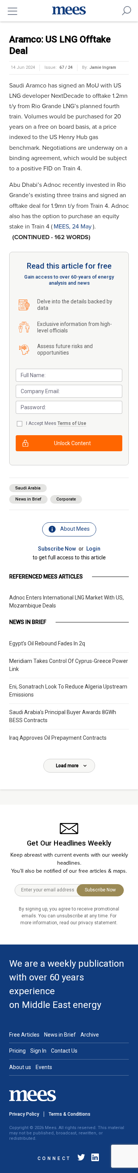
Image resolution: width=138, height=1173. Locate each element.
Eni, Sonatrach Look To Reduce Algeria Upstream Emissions (68, 691)
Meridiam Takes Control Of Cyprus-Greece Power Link (68, 665)
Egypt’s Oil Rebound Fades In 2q (47, 643)
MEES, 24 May (73, 226)
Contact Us (64, 1051)
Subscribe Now (57, 549)
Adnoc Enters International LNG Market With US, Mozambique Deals (66, 602)
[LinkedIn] (93, 1159)
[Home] (69, 10)
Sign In (38, 1051)
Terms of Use (72, 423)
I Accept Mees (56, 423)
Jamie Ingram (102, 67)
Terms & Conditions (69, 1114)
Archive (89, 1035)
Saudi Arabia (28, 488)
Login (93, 549)
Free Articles (24, 1035)
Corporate (66, 499)
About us (20, 1067)
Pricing (17, 1051)
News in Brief (28, 499)
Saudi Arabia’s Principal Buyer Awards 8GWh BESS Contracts (62, 716)
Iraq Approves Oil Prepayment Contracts (58, 738)
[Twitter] (81, 1158)
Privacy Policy (24, 1114)
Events (44, 1067)
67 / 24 (65, 67)
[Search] (126, 11)
